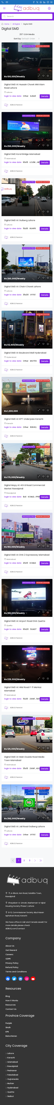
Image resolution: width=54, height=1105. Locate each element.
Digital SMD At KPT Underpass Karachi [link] (23, 419)
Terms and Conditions (16, 971)
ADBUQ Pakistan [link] (16, 105)
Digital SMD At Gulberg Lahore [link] (19, 220)
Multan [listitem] (10, 1083)
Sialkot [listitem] (10, 1096)
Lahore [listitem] (10, 1053)
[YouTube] (33, 979)
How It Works (12, 1000)
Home (6, 24)
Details (44, 96)
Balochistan (11, 1036)
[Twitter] (14, 979)
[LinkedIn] (20, 979)
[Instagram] (26, 979)
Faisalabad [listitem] (12, 1075)
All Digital (16, 24)
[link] (27, 61)
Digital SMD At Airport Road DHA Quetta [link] (24, 621)
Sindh (8, 1027)
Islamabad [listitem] (12, 1062)
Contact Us (11, 1009)
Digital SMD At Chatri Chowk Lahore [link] (22, 286)
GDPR (8, 958)
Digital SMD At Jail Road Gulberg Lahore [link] (24, 826)
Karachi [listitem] (11, 1057)
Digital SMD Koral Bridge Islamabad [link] (22, 154)
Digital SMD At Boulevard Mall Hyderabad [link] (25, 352)
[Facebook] (8, 979)
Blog (8, 996)
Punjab (9, 1023)
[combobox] (30, 38)
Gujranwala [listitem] (12, 1079)
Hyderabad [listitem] (12, 1087)
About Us (10, 946)
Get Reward (11, 950)
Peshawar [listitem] (12, 1070)
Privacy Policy (12, 963)
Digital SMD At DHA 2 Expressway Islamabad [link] (26, 554)
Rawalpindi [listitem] (12, 1066)
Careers (9, 954)
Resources (11, 1005)
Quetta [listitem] (10, 1092)
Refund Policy (12, 967)
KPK (7, 1031)
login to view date (12, 96)
